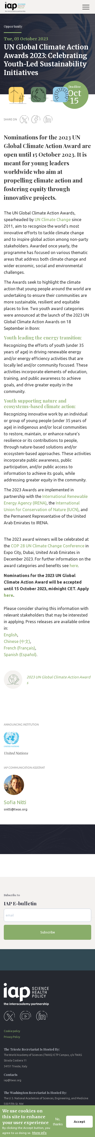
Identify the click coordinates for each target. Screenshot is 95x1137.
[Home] (14, 8)
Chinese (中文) (17, 641)
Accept (79, 1121)
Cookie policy (12, 1031)
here (74, 565)
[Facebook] (37, 119)
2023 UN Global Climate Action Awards (58, 680)
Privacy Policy (12, 1036)
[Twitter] (25, 119)
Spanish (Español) (20, 654)
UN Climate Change (53, 219)
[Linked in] (48, 119)
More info (39, 1132)
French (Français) (19, 648)
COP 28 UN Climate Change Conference (47, 546)
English (10, 635)
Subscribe (47, 932)
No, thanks (58, 1121)
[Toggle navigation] (88, 7)
